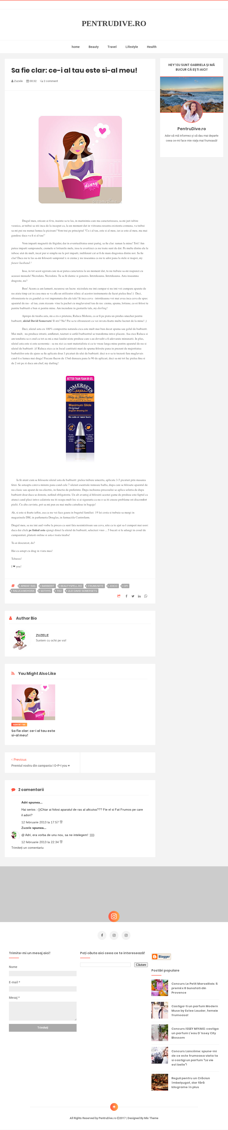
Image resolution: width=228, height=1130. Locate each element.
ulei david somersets (82, 591)
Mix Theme (151, 1118)
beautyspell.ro (71, 586)
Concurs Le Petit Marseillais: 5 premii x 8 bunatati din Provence (194, 988)
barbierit (48, 586)
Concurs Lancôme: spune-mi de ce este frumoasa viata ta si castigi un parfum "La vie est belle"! (194, 1058)
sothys (46, 591)
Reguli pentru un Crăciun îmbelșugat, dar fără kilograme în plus (190, 1082)
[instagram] (114, 935)
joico (113, 586)
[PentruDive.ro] (198, 147)
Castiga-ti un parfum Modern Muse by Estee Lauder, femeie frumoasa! (194, 1010)
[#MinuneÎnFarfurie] (185, 147)
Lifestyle (132, 47)
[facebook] (102, 935)
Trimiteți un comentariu (27, 847)
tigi (59, 591)
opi (126, 586)
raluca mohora (23, 591)
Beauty (94, 47)
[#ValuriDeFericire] (191, 147)
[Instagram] (178, 147)
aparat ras (28, 586)
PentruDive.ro (114, 24)
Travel (112, 47)
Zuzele (26, 828)
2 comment (50, 81)
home (76, 47)
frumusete (95, 586)
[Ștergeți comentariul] (61, 822)
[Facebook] (204, 147)
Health (152, 47)
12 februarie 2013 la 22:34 (40, 842)
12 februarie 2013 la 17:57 (40, 822)
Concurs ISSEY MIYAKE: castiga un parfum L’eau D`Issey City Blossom (195, 1033)
